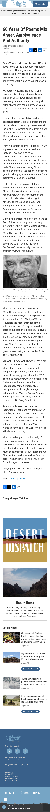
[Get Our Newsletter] (25, 540)
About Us (9, 772)
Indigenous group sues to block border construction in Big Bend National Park (34, 699)
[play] (4, 807)
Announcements (12, 776)
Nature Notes (25, 603)
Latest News (10, 627)
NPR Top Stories (18, 479)
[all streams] (46, 807)
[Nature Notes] (25, 582)
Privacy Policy (11, 781)
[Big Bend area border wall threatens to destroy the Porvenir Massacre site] (11, 657)
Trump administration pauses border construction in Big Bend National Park (34, 682)
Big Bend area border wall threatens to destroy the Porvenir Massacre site (33, 656)
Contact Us (10, 774)
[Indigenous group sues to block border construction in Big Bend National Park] (11, 700)
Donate (41, 4)
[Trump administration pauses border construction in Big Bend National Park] (11, 683)
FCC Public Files (11, 778)
